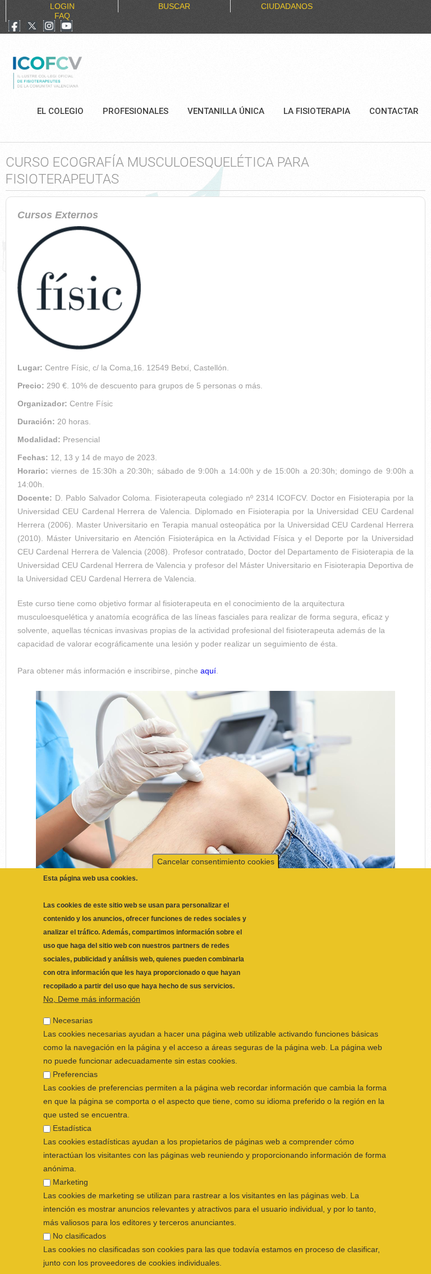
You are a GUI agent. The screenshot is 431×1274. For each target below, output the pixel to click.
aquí (208, 670)
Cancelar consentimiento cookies (215, 837)
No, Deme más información (91, 974)
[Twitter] (32, 26)
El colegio (60, 111)
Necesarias (73, 996)
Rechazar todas (284, 1260)
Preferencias (75, 1050)
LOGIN (62, 6)
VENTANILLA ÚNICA (225, 111)
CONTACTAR (394, 111)
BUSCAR (174, 6)
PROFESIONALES (135, 111)
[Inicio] (85, 71)
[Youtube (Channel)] (66, 26)
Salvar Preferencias (85, 1260)
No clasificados (79, 1211)
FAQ (62, 15)
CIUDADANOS (287, 6)
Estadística (72, 1103)
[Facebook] (14, 26)
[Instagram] (49, 26)
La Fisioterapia (316, 111)
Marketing (70, 1157)
